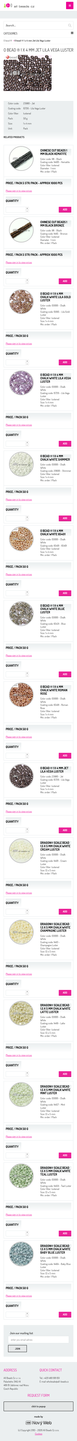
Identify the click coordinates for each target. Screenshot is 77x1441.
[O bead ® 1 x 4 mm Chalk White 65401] (21, 538)
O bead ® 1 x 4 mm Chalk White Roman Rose (53, 690)
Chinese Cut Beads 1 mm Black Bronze (53, 223)
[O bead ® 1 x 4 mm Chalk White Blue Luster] (21, 613)
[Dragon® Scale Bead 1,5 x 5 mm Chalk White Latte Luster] (21, 1013)
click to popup (38, 1406)
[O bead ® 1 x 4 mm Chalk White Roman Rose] (21, 694)
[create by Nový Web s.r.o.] (38, 1423)
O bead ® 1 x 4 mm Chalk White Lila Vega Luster (55, 378)
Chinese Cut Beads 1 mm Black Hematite (53, 152)
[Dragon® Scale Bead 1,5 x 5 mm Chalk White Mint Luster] (21, 1094)
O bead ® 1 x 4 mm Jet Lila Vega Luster (54, 769)
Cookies (38, 1433)
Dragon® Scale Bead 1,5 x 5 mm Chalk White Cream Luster (55, 846)
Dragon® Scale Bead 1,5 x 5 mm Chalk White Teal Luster (55, 1171)
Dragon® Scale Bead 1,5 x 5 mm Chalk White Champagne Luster (55, 927)
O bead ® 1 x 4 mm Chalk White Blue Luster (52, 609)
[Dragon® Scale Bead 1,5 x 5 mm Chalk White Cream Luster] (21, 850)
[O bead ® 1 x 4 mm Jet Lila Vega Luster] (28, 73)
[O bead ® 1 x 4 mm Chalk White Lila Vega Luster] (21, 382)
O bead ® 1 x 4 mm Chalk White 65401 (53, 532)
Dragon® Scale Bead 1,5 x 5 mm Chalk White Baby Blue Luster (55, 1249)
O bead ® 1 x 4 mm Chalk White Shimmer (55, 457)
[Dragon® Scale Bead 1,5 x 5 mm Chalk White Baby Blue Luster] (21, 1254)
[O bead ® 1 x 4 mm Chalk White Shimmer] (21, 464)
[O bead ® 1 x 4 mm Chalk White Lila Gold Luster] (21, 301)
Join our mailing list (21, 1333)
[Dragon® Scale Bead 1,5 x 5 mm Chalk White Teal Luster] (21, 1175)
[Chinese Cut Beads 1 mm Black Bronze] (21, 230)
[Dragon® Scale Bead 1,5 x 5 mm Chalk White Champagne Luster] (21, 932)
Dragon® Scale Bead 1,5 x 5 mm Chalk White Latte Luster (55, 1008)
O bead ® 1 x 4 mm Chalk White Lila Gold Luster (55, 297)
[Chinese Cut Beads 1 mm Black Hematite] (21, 158)
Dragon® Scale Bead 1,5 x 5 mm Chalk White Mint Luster (55, 1090)
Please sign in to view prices (19, 190)
